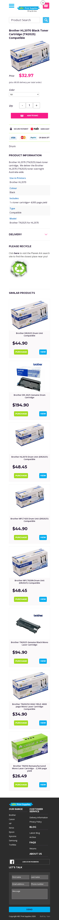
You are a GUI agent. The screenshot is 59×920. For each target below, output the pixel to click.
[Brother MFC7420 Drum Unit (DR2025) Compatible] (29, 500)
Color (12, 89)
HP (10, 823)
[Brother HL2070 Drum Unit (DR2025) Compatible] (29, 438)
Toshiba (12, 844)
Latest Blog (35, 833)
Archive (33, 837)
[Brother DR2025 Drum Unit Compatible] (29, 314)
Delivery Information (39, 817)
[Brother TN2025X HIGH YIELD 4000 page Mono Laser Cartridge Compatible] (29, 685)
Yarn (48, 916)
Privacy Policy (36, 821)
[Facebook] (29, 862)
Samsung (13, 840)
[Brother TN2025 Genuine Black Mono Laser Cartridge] (29, 624)
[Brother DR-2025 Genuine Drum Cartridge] (29, 376)
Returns (33, 848)
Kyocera (12, 836)
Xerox (11, 827)
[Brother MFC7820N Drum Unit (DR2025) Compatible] (29, 562)
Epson (11, 832)
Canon (12, 819)
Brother (12, 815)
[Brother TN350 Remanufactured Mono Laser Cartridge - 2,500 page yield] (29, 747)
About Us (36, 854)
